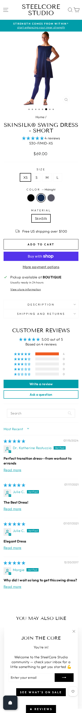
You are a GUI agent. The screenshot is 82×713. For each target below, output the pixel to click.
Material (41, 210)
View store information (25, 289)
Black (31, 198)
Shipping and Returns (41, 313)
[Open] (10, 703)
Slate (51, 198)
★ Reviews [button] (41, 709)
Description (41, 304)
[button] (33, 138)
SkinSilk (41, 218)
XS (25, 177)
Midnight (41, 198)
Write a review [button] (41, 384)
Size (41, 169)
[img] (14, 441)
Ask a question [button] (41, 394)
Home (40, 117)
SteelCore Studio (41, 10)
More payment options (41, 267)
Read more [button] (12, 470)
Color (41, 189)
